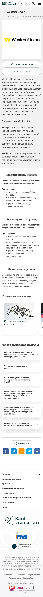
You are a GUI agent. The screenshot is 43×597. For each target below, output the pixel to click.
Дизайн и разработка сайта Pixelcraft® (21, 583)
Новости (21, 575)
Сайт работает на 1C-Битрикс (21, 593)
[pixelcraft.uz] (21, 588)
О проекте (8, 575)
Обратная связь (34, 575)
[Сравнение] (20, 3)
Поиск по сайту (15, 578)
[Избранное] (27, 3)
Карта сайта (28, 578)
